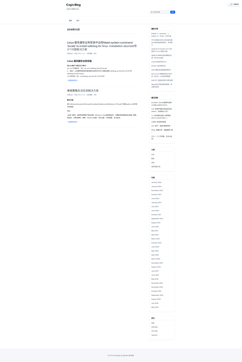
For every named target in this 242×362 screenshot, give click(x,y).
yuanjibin (154, 102)
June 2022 (155, 210)
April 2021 (155, 235)
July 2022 (155, 206)
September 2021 (157, 219)
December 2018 (157, 283)
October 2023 (156, 194)
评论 (95, 53)
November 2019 (157, 263)
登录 (152, 323)
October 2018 (156, 291)
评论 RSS (154, 331)
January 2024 (156, 186)
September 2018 (157, 295)
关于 (77, 20)
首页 (70, 20)
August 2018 (156, 299)
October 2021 (156, 215)
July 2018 (154, 303)
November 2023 (157, 190)
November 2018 (157, 287)
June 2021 (155, 227)
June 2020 (155, 247)
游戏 (152, 163)
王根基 (153, 122)
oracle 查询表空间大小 (159, 62)
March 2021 (155, 239)
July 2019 (154, 271)
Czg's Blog (73, 4)
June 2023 (155, 198)
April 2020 (155, 255)
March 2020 (155, 259)
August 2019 (156, 267)
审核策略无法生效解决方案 (83, 90)
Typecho (154, 335)
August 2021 (156, 223)
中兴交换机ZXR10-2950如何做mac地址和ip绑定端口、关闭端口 (162, 42)
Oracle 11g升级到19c (158, 66)
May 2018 (154, 307)
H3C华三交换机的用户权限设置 (162, 80)
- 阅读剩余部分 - (72, 80)
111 (152, 115)
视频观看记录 (155, 167)
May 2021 (154, 231)
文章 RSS (154, 327)
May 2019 (154, 279)
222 (152, 109)
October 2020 (156, 243)
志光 (71, 53)
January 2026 (156, 182)
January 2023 (156, 202)
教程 (91, 53)
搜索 (172, 12)
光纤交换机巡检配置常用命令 (161, 70)
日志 (152, 154)
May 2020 (155, 251)
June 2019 (155, 275)
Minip (153, 130)
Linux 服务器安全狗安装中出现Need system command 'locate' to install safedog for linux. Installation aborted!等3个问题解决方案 (102, 46)
